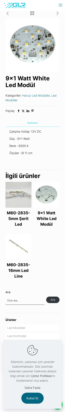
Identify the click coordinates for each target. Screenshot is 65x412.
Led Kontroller (16, 336)
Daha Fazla (32, 387)
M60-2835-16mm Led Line (18, 270)
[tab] (33, 123)
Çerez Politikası (41, 376)
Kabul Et (32, 398)
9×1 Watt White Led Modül (46, 219)
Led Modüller (16, 328)
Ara (8, 292)
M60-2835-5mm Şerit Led (18, 219)
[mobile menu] (60, 5)
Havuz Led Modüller (36, 95)
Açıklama (32, 122)
